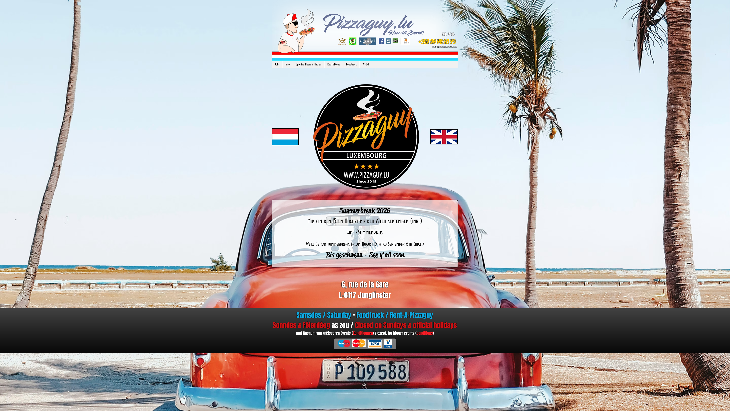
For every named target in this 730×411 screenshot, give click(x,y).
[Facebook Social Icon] (381, 41)
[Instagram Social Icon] (388, 41)
